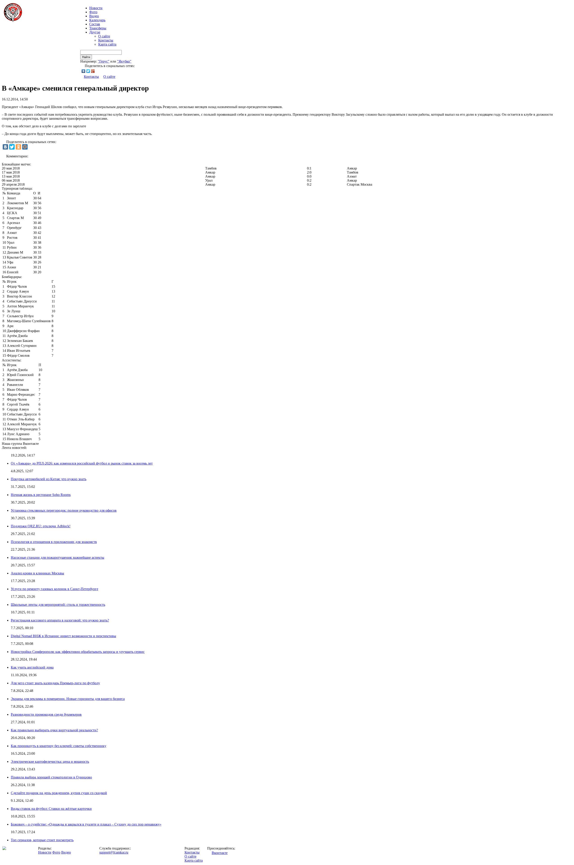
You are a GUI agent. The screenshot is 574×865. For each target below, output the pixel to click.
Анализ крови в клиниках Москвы (37, 573)
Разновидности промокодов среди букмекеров (46, 714)
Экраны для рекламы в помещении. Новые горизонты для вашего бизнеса (68, 699)
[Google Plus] (93, 71)
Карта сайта (107, 44)
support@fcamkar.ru (113, 852)
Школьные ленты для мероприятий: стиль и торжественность (58, 604)
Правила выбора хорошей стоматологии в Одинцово (51, 777)
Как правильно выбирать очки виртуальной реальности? (54, 730)
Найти (86, 57)
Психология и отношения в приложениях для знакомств (54, 542)
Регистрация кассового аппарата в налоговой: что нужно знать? (60, 620)
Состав (94, 24)
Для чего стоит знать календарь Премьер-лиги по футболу (55, 683)
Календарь (97, 20)
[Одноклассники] (18, 147)
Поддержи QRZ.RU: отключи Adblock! (40, 526)
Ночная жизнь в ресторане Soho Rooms (41, 495)
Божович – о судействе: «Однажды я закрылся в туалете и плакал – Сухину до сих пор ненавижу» (86, 824)
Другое (94, 32)
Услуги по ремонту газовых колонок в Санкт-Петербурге (54, 589)
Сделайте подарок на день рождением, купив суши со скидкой (59, 793)
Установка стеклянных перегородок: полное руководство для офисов (64, 510)
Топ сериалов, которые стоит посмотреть (42, 840)
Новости (44, 852)
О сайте (104, 36)
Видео (94, 16)
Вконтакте (220, 853)
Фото (93, 12)
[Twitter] (88, 71)
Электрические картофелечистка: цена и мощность (50, 761)
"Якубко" (124, 61)
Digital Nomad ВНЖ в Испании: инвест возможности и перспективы (63, 636)
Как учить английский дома (32, 667)
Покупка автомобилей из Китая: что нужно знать (48, 479)
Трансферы (97, 28)
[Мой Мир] (25, 147)
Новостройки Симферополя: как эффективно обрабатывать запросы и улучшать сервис (78, 652)
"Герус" (103, 61)
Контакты (105, 40)
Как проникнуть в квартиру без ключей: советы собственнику (58, 746)
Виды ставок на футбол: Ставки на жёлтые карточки (51, 809)
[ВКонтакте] (83, 71)
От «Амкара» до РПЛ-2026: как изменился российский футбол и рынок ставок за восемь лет (82, 463)
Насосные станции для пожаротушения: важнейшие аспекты (57, 557)
